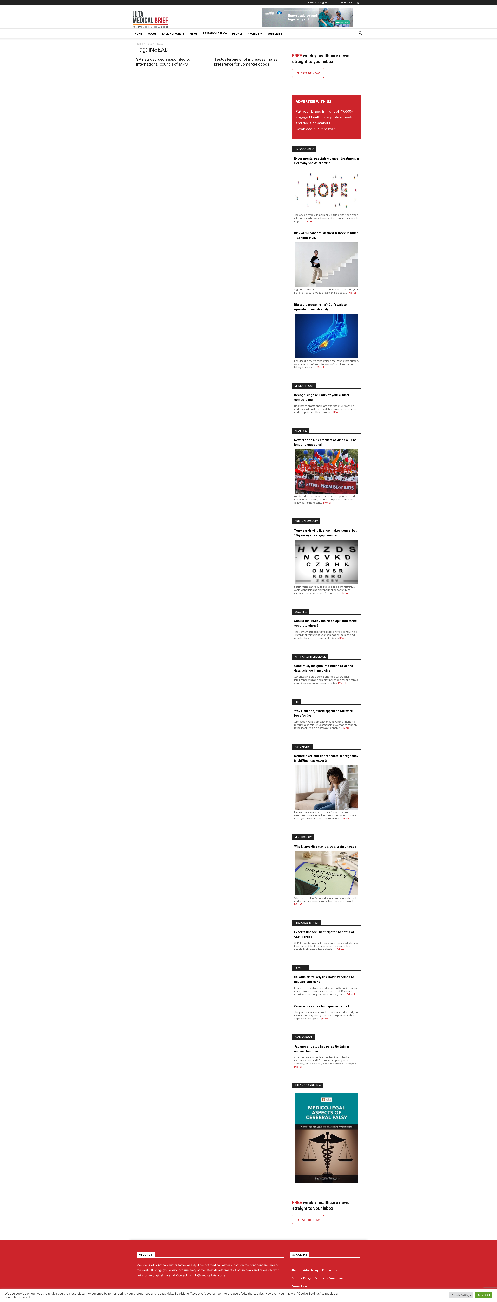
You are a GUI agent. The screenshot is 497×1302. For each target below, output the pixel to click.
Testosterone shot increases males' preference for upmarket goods (246, 62)
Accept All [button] (484, 1295)
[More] (310, 221)
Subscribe (275, 33)
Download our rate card (315, 128)
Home (139, 43)
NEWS (194, 33)
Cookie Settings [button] (461, 1295)
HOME (139, 33)
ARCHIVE (253, 33)
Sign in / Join (345, 2)
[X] (358, 2)
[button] (360, 33)
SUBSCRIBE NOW (308, 73)
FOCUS (152, 33)
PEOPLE (237, 33)
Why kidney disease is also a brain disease (325, 846)
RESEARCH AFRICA (215, 33)
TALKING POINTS (173, 33)
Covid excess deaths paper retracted (321, 1006)
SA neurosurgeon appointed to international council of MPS (163, 62)
